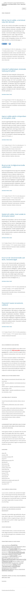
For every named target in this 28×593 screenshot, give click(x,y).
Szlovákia (3, 564)
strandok (13, 563)
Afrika (3, 453)
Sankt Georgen (21, 56)
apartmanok (8, 545)
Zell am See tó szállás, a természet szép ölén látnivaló (13, 21)
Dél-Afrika (4, 462)
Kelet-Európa (5, 478)
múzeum (20, 556)
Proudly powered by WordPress (8, 590)
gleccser (11, 150)
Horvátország (22, 549)
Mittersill (23, 103)
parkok (22, 561)
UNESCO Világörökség (19, 569)
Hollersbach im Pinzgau (15, 103)
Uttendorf (7, 107)
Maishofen (15, 54)
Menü (24, 8)
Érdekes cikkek (6, 51)
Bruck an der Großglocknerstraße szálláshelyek (13, 166)
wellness (5, 571)
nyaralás (5, 557)
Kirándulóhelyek (5, 54)
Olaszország (7, 561)
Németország (21, 559)
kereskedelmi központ (10, 550)
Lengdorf (14, 152)
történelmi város (8, 569)
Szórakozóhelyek (9, 564)
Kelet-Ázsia (4, 476)
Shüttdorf (9, 58)
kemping (4, 550)
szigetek (21, 563)
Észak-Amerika (5, 471)
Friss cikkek (4, 474)
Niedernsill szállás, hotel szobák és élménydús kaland (14, 215)
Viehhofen (20, 58)
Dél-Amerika (4, 464)
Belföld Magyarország (6, 460)
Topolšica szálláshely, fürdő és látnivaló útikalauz (12, 410)
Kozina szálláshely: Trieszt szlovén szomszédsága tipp (13, 415)
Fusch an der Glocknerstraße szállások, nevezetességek (13, 259)
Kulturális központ (7, 554)
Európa (12, 51)
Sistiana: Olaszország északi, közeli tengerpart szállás (13, 411)
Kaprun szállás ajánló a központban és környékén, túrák (14, 117)
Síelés (23, 154)
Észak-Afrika (4, 469)
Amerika (3, 455)
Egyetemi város (21, 546)
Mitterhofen (21, 54)
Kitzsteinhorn (9, 152)
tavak (13, 58)
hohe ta (8, 103)
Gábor (6, 145)
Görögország (5, 549)
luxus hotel (17, 554)
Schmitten (4, 58)
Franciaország (12, 548)
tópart (15, 58)
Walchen (12, 156)
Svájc (17, 563)
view (11, 94)
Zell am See (6, 60)
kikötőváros (5, 553)
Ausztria (19, 51)
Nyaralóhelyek (8, 56)
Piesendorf (14, 56)
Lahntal (11, 54)
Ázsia (3, 458)
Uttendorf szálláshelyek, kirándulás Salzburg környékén (14, 70)
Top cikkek (4, 483)
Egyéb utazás (5, 465)
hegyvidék (19, 52)
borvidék (14, 546)
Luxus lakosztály (5, 556)
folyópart (4, 548)
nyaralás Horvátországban (13, 557)
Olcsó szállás (16, 561)
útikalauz (10, 570)
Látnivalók (13, 556)
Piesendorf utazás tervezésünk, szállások (12, 304)
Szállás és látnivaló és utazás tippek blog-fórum (14, 2)
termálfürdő (10, 567)
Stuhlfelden (14, 105)
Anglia (3, 545)
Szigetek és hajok (5, 482)
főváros (19, 548)
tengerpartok (5, 567)
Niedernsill (4, 105)
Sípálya (3, 156)
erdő (18, 101)
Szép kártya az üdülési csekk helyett (10, 480)
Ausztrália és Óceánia (6, 456)
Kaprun (23, 52)
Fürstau (14, 52)
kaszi (6, 99)
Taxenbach (9, 205)
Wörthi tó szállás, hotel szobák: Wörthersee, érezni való (14, 408)
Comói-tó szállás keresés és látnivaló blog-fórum (12, 413)
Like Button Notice (5, 94)
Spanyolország (6, 563)
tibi (5, 49)
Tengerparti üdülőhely (11, 566)
